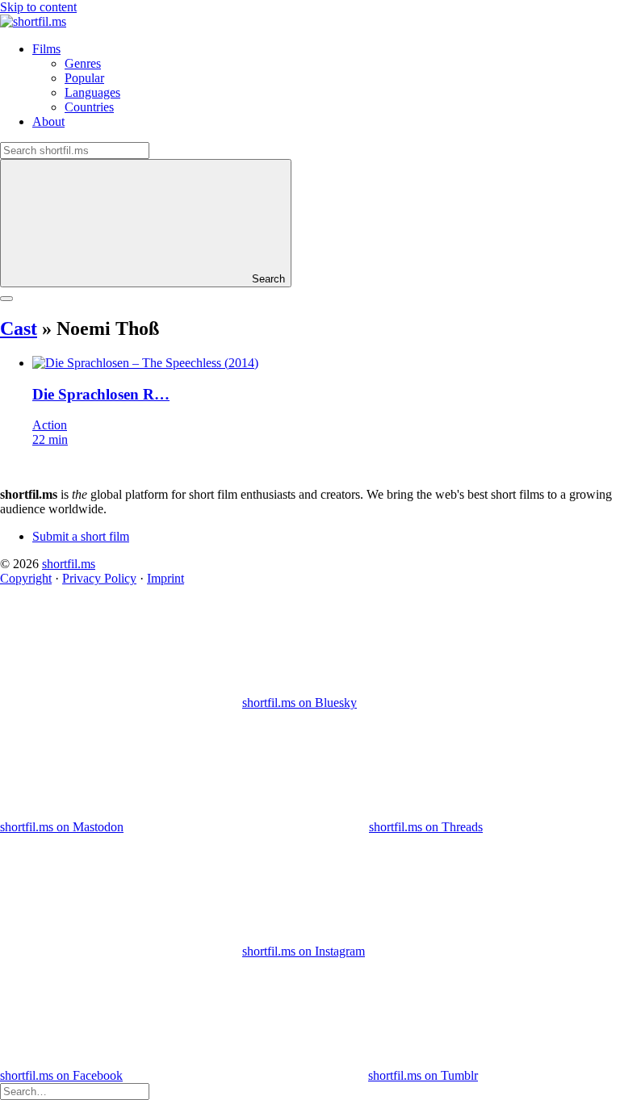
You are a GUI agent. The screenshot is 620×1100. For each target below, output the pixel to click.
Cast (18, 328)
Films (46, 49)
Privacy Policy (99, 578)
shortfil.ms (68, 564)
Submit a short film (80, 536)
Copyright (26, 578)
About (48, 121)
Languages (92, 92)
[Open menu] (6, 298)
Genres (83, 63)
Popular (84, 78)
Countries (89, 107)
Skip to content (38, 7)
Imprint (165, 578)
